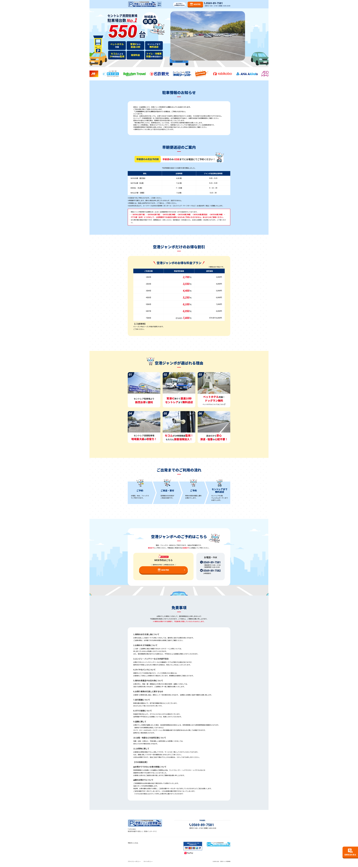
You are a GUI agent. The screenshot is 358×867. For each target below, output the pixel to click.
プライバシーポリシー (134, 861)
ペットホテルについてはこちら (213, 404)
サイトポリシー (148, 861)
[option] (101, 74)
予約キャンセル (133, 843)
